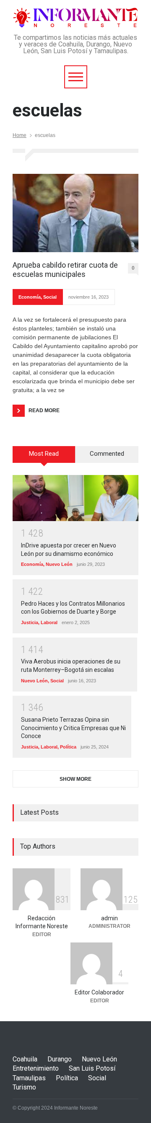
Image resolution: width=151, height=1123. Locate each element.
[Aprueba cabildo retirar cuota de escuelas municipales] (75, 213)
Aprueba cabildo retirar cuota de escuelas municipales (65, 270)
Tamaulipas (29, 1078)
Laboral (49, 622)
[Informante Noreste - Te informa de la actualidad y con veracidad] (75, 18)
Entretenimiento (36, 1068)
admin (109, 918)
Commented (107, 453)
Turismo (24, 1087)
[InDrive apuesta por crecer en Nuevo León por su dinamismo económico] (75, 498)
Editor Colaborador (99, 992)
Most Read (44, 453)
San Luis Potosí (92, 1068)
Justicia (29, 622)
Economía (29, 296)
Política (68, 746)
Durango (59, 1059)
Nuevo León (59, 564)
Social (50, 296)
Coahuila (25, 1059)
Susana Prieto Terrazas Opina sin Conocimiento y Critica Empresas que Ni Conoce (73, 727)
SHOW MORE (75, 779)
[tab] (44, 457)
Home (19, 135)
